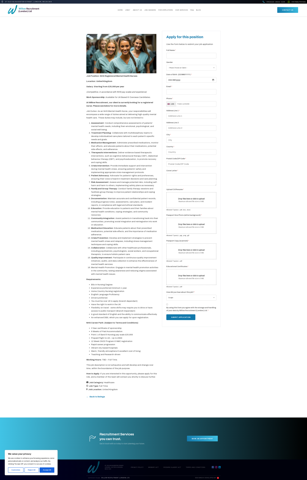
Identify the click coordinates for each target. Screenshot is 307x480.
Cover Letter (172, 171)
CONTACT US (287, 10)
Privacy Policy (137, 467)
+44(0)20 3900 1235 (275, 2)
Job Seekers (150, 10)
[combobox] (171, 104)
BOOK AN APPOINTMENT (202, 439)
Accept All (47, 470)
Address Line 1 (173, 111)
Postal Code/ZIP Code (176, 159)
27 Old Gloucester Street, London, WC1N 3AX (28, 1)
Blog (198, 10)
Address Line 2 (172, 123)
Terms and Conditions (195, 467)
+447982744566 (298, 2)
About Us (137, 10)
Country (170, 147)
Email (169, 86)
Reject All (31, 470)
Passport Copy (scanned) (177, 241)
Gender (169, 62)
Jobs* (127, 10)
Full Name (171, 50)
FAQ (192, 10)
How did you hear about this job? (180, 292)
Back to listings (97, 397)
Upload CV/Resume (175, 189)
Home (120, 10)
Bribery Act (153, 467)
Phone (169, 98)
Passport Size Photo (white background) (184, 215)
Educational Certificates (177, 266)
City (168, 135)
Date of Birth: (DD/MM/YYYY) (179, 74)
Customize (15, 470)
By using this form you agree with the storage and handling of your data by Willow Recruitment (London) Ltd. (191, 309)
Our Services (181, 10)
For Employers (165, 10)
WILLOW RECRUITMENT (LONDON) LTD (115, 477)
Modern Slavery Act (172, 467)
